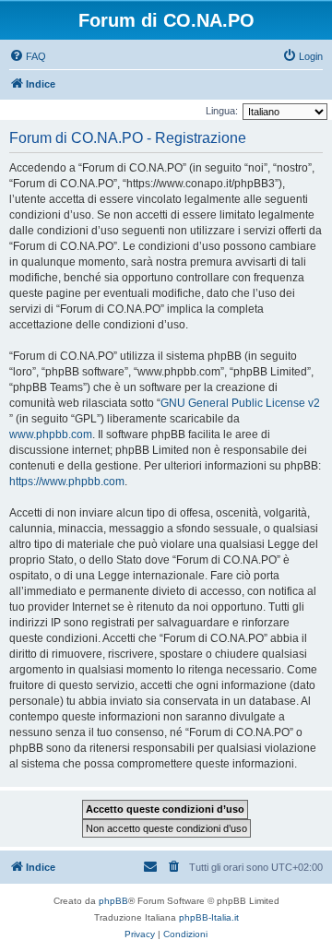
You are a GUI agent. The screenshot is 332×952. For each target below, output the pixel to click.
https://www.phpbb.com (67, 481)
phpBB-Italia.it (209, 917)
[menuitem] (27, 56)
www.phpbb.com (50, 434)
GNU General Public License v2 (240, 403)
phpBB (113, 901)
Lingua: (222, 110)
